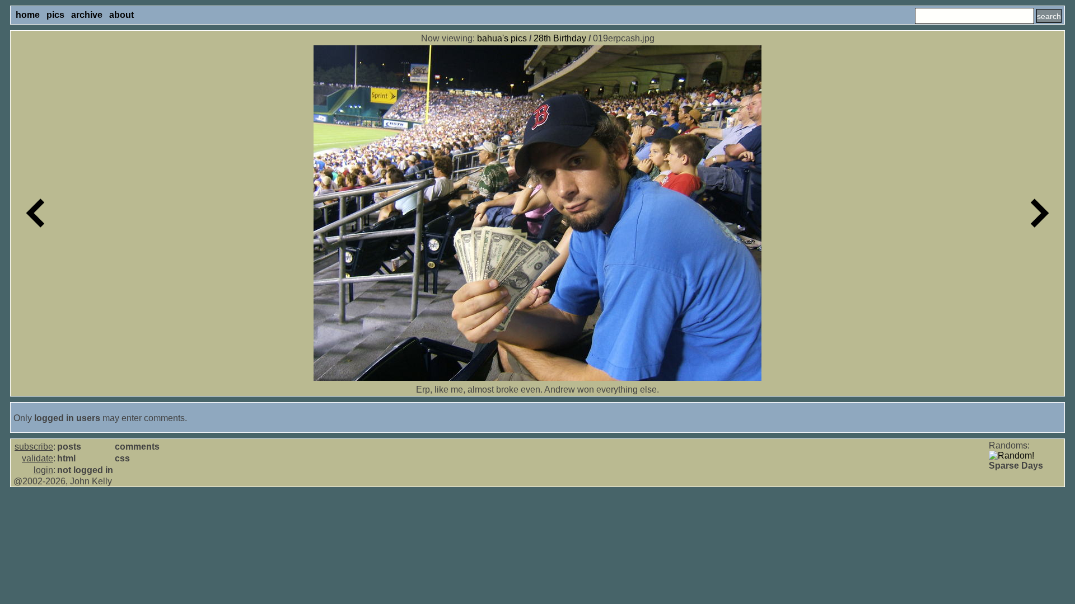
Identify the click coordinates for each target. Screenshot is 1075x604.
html (66, 458)
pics (55, 15)
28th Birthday (560, 38)
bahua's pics (502, 38)
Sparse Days (1016, 465)
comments (137, 446)
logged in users (67, 418)
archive (86, 15)
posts (69, 446)
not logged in (85, 470)
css (122, 458)
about (121, 15)
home (28, 15)
